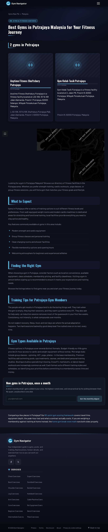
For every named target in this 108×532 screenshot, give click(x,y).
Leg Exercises (13, 494)
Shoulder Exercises (15, 488)
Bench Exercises (33, 511)
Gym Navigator (22, 440)
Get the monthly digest (89, 399)
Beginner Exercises (15, 511)
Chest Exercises (14, 476)
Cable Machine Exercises (35, 499)
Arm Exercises (13, 499)
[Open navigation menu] (98, 3)
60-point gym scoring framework (59, 415)
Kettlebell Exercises (34, 494)
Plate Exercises (33, 517)
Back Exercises (14, 482)
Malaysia (25, 14)
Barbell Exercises (33, 488)
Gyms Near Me (13, 14)
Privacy (33, 528)
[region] (54, 155)
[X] (18, 462)
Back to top (95, 528)
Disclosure (50, 528)
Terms (41, 528)
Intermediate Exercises (16, 517)
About (59, 528)
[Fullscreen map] (5, 134)
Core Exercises (14, 505)
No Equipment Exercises (35, 505)
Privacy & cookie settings (72, 528)
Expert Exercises (33, 476)
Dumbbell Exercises (34, 482)
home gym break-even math (64, 421)
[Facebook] (11, 462)
